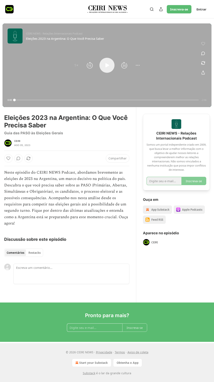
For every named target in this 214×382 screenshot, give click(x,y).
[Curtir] (8, 158)
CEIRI (17, 141)
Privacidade (104, 352)
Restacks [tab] (34, 253)
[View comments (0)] (203, 53)
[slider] (106, 100)
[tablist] (23, 253)
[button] (76, 65)
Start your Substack (93, 363)
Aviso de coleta (137, 352)
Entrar (201, 9)
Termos (120, 352)
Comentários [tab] (15, 253)
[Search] (152, 9)
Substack (89, 373)
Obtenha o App (128, 363)
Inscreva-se (179, 9)
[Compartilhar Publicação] (161, 9)
